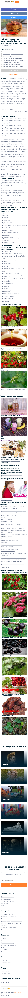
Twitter (15, 17)
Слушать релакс (6, 899)
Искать (4, 938)
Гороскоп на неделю (8, 897)
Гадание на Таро (7, 951)
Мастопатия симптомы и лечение (11, 916)
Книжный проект (7, 903)
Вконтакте (15, 13)
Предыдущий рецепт (8, 109)
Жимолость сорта (7, 919)
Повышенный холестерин (9, 927)
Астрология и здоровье (8, 914)
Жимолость (5, 925)
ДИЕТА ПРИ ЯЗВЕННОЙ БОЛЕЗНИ (11, 923)
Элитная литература (8, 901)
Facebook (14, 9)
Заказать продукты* (14, 70)
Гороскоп (5, 947)
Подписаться (14, 884)
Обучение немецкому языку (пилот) (12, 905)
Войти (17, 2)
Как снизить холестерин (8, 929)
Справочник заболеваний (9, 945)
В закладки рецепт (14, 74)
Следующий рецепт (20, 111)
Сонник (4, 949)
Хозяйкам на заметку (8, 943)
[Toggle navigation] (20, 2)
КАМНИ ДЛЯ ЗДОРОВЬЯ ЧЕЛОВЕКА (12, 921)
